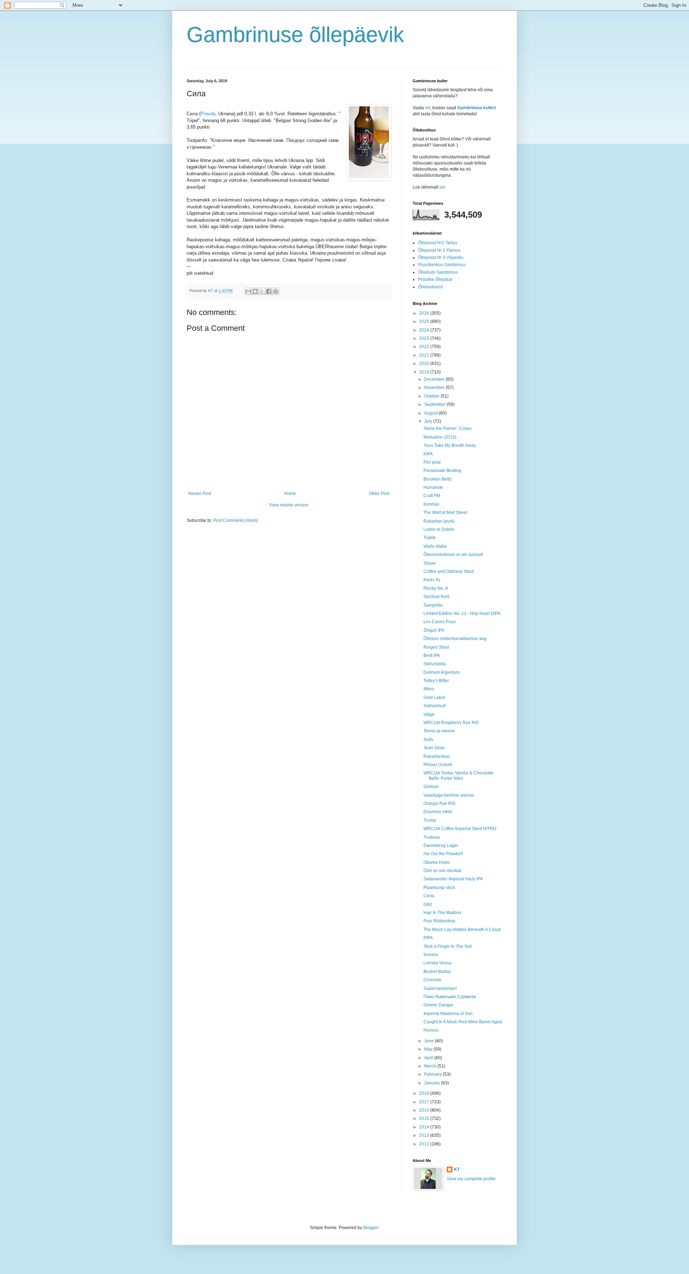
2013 (424, 1135)
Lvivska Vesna (437, 962)
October (432, 396)
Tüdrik (429, 537)
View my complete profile (471, 1178)
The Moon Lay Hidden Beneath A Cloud (462, 929)
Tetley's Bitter (436, 680)
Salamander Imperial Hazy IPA (453, 878)
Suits (428, 739)
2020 (424, 363)
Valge (429, 714)
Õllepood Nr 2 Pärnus (439, 250)
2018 (424, 1093)
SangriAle (433, 605)
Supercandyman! (440, 988)
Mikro (428, 688)
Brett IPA (431, 655)
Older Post (379, 493)
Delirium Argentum (441, 672)
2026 (424, 313)
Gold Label (434, 697)
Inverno (430, 954)
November (435, 387)
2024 (424, 330)
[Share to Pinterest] (275, 291)
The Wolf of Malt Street (445, 512)
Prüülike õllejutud (435, 279)
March (430, 1066)
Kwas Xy (431, 579)
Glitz (427, 904)
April (429, 1057)
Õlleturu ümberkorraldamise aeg (455, 638)
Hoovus (431, 1030)
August (431, 413)
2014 (424, 1127)
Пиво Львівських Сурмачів (449, 996)
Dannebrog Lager (440, 845)
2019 (424, 372)
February (433, 1074)
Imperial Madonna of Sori (448, 1013)
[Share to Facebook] (268, 291)
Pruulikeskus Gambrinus (442, 264)
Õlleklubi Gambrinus (438, 272)
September (435, 404)
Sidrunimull (434, 705)
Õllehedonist (430, 286)
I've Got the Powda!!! (443, 853)
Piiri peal (432, 462)
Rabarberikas (436, 756)
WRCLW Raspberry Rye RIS (451, 722)
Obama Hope (436, 862)
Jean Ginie (434, 747)
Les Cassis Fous (439, 621)
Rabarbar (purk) (439, 521)
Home (290, 493)
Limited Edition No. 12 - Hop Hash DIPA (462, 613)
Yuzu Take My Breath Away (449, 445)
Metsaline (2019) (439, 437)
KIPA (428, 454)
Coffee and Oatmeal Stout (448, 571)
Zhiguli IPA (433, 630)
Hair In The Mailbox (442, 912)
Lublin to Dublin (438, 529)
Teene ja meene (439, 730)
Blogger (370, 1227)
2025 (424, 321)
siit (427, 107)
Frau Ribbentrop (439, 920)
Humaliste (433, 487)
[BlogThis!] (255, 291)
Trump (429, 820)
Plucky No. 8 (435, 588)
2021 (424, 355)
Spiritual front (436, 596)
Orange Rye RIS (439, 803)
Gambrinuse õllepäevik (295, 35)
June (429, 1040)
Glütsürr (431, 786)
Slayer (429, 563)
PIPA (428, 937)
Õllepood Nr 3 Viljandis (440, 257)
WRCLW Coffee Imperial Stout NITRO (459, 828)
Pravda (208, 113)
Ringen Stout (436, 647)
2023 (424, 338)
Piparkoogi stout (439, 887)
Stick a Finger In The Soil (447, 946)
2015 (424, 1118)
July (428, 421)
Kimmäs (431, 504)
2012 (424, 1143)
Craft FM (431, 495)
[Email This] (248, 291)
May (428, 1049)
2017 (424, 1101)
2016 (424, 1110)
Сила (428, 895)
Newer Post (199, 493)
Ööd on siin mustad (442, 870)
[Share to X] (262, 291)
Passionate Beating (442, 470)
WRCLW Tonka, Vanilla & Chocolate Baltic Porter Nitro (458, 775)
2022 (424, 346)
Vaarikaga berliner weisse (448, 795)
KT (457, 1169)
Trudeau (431, 837)
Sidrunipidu (434, 663)
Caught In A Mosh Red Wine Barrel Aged (462, 1021)
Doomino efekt (437, 811)
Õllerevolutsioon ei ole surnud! (453, 554)
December (435, 379)
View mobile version (289, 505)
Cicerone (432, 979)
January (432, 1082)
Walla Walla (435, 546)
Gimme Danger (438, 1004)
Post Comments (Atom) (235, 520)
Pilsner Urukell (437, 764)
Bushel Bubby (437, 971)
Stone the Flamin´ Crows (447, 428)
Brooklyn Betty (437, 479)
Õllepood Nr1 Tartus (437, 242)
